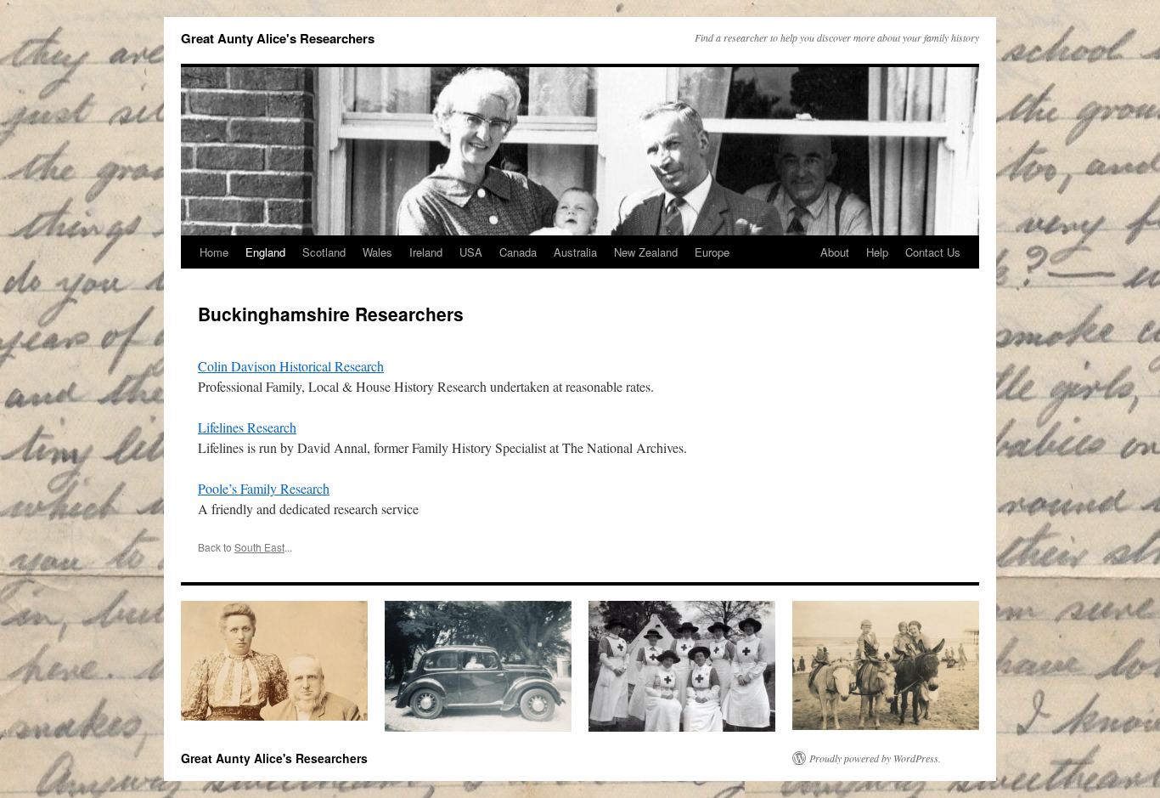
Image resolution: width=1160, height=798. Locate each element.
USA (470, 252)
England (265, 252)
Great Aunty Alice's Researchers (277, 38)
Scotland (324, 252)
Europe (712, 252)
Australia (575, 252)
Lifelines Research (247, 427)
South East (259, 547)
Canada (518, 252)
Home (214, 252)
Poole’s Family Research (263, 488)
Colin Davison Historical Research (291, 366)
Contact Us (932, 252)
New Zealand (646, 252)
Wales (377, 252)
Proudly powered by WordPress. (875, 758)
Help (877, 252)
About (834, 252)
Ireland (425, 252)
